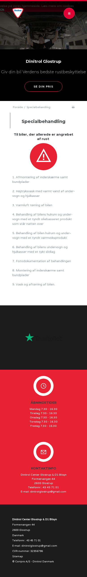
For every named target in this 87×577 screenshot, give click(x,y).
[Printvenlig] (73, 107)
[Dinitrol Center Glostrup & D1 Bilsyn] (19, 13)
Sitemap (17, 556)
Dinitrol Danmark (43, 561)
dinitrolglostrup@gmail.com (48, 491)
